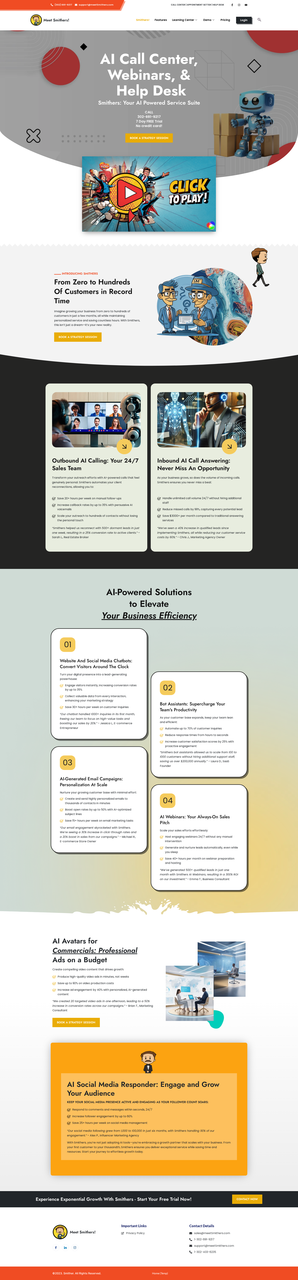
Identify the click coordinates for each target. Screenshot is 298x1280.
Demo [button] (207, 20)
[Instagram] (74, 1247)
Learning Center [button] (183, 20)
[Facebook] (55, 1247)
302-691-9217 (149, 116)
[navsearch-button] (259, 20)
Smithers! (143, 20)
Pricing (225, 20)
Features (161, 20)
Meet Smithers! (56, 20)
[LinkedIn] (65, 1247)
